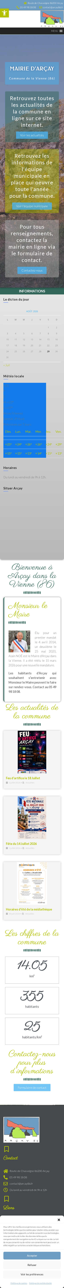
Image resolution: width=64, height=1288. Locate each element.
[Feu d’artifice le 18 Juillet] (32, 752)
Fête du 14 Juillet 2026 (21, 844)
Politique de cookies (19, 1283)
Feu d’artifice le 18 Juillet (23, 778)
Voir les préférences (32, 1274)
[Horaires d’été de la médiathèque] (32, 883)
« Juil (6, 365)
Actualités (30, 782)
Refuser (32, 1264)
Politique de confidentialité (40, 1283)
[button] (4, 13)
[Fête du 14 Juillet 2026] (32, 817)
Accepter (32, 1255)
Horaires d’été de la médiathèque (29, 909)
